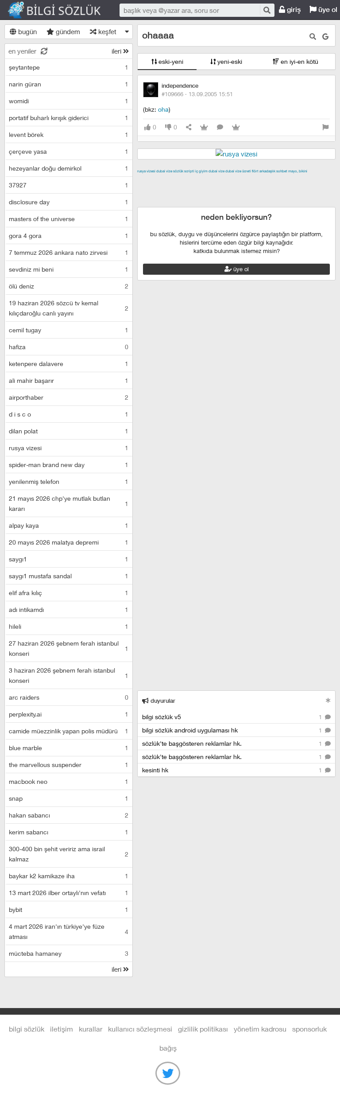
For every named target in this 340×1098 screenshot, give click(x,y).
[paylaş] (189, 127)
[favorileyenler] (236, 127)
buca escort (237, 181)
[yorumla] (220, 127)
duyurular (162, 700)
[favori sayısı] (204, 127)
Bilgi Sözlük (62, 10)
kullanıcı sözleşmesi (140, 1028)
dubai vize (164, 171)
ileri (117, 51)
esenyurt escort (181, 202)
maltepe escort (196, 181)
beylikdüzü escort (232, 202)
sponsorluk (309, 1028)
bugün (26, 31)
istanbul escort (300, 191)
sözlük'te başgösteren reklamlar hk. (233, 743)
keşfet (106, 31)
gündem (67, 31)
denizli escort (276, 181)
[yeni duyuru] (328, 700)
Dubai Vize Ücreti (238, 171)
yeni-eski (229, 61)
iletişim (61, 1028)
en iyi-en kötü (298, 61)
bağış (168, 1047)
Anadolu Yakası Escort (244, 191)
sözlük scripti (183, 171)
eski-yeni (170, 61)
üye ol (240, 269)
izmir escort (154, 181)
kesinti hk (233, 770)
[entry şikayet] (325, 127)
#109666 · (197, 93)
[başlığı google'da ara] (325, 36)
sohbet (281, 171)
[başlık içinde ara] (312, 36)
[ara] (266, 10)
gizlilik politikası (203, 1028)
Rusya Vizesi (146, 171)
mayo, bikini (297, 171)
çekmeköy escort (184, 191)
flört (255, 171)
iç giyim (201, 171)
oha (163, 109)
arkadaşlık (267, 171)
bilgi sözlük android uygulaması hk (233, 730)
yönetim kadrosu (260, 1028)
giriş (293, 9)
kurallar (90, 1028)
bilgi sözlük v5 (233, 716)
